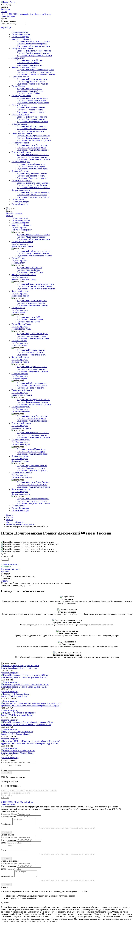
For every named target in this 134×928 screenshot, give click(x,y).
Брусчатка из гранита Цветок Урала (33, 103)
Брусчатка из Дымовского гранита (32, 178)
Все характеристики (10, 569)
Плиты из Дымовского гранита (31, 176)
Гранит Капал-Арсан (21, 162)
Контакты (5, 9)
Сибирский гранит (20, 124)
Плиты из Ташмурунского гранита (32, 138)
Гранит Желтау (18, 58)
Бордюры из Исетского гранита (31, 107)
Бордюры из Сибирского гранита (31, 126)
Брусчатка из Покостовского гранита (33, 159)
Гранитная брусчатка (21, 34)
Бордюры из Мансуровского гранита (33, 41)
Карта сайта (6, 795)
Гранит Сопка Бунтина (22, 180)
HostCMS (5, 797)
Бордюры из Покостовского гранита (33, 154)
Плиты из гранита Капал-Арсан (31, 166)
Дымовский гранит (20, 171)
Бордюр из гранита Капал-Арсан (31, 164)
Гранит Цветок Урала (21, 95)
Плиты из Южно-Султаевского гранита (34, 72)
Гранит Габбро (18, 86)
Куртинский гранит (20, 77)
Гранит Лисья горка (20, 202)
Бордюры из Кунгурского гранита (32, 117)
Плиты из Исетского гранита (30, 110)
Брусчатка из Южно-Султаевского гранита (36, 74)
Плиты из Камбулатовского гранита (33, 53)
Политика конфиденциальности (15, 793)
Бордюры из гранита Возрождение (32, 145)
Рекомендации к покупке (37, 790)
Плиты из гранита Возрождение (31, 147)
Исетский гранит (19, 105)
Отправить (6, 773)
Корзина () (6, 27)
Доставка (53, 790)
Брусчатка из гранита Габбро (30, 91)
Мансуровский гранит (22, 39)
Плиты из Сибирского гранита (30, 131)
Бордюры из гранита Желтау (29, 60)
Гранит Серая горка (20, 204)
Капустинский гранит (21, 190)
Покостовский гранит (21, 152)
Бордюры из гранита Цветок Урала (32, 98)
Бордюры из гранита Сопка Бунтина (33, 183)
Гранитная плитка (20, 32)
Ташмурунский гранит (22, 133)
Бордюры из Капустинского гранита (33, 192)
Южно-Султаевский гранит (24, 67)
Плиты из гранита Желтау (28, 62)
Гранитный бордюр (20, 37)
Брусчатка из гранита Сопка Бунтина (33, 187)
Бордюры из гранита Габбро (29, 88)
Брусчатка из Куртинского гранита (32, 84)
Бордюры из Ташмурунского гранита (33, 136)
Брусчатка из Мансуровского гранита (33, 46)
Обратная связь (8, 16)
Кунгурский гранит (20, 114)
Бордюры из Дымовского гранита (32, 173)
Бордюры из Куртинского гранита (32, 79)
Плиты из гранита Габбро (28, 93)
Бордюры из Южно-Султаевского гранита (35, 70)
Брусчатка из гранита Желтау (30, 65)
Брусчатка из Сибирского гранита (32, 128)
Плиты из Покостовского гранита (32, 157)
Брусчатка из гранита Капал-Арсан (32, 169)
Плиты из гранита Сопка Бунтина (32, 185)
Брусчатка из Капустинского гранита (33, 197)
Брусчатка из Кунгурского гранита (32, 121)
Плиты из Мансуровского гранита (32, 44)
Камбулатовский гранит (22, 48)
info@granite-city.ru (26, 14)
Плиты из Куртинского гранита (31, 81)
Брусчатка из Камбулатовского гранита (34, 55)
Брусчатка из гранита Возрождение (32, 150)
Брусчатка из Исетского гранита (31, 112)
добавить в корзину (9, 564)
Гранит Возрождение (21, 143)
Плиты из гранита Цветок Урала (31, 100)
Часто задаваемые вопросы (13, 790)
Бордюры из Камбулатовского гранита (34, 51)
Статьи (4, 11)
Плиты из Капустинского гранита (32, 195)
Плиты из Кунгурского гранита (31, 119)
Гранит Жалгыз (18, 199)
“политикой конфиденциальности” (82, 828)
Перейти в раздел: (14, 214)
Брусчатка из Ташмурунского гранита (34, 140)
